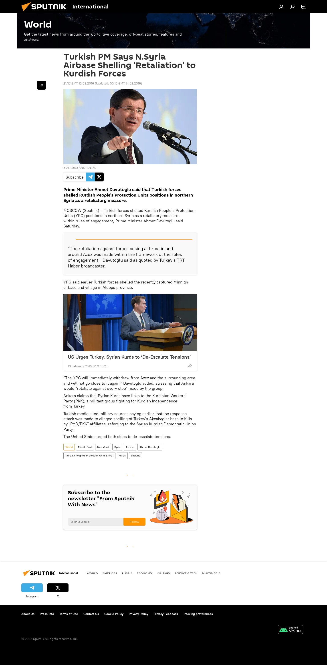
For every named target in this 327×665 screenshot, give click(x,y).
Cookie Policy (113, 614)
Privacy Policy (138, 614)
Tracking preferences (198, 614)
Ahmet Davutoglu (149, 447)
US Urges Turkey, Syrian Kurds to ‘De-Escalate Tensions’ (129, 357)
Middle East (85, 447)
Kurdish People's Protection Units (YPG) (89, 455)
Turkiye (130, 447)
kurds (122, 455)
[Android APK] (290, 630)
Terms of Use (68, 614)
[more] (190, 365)
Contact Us (91, 614)
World (69, 447)
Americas (109, 573)
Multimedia (211, 573)
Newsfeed (103, 447)
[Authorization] (281, 6)
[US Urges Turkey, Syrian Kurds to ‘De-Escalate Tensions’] (130, 322)
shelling (135, 455)
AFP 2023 (72, 167)
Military (163, 573)
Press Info (47, 614)
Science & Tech (186, 573)
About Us (27, 614)
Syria (117, 447)
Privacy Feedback (165, 614)
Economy (144, 573)
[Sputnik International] (45, 12)
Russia (127, 573)
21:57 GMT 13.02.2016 (78, 83)
